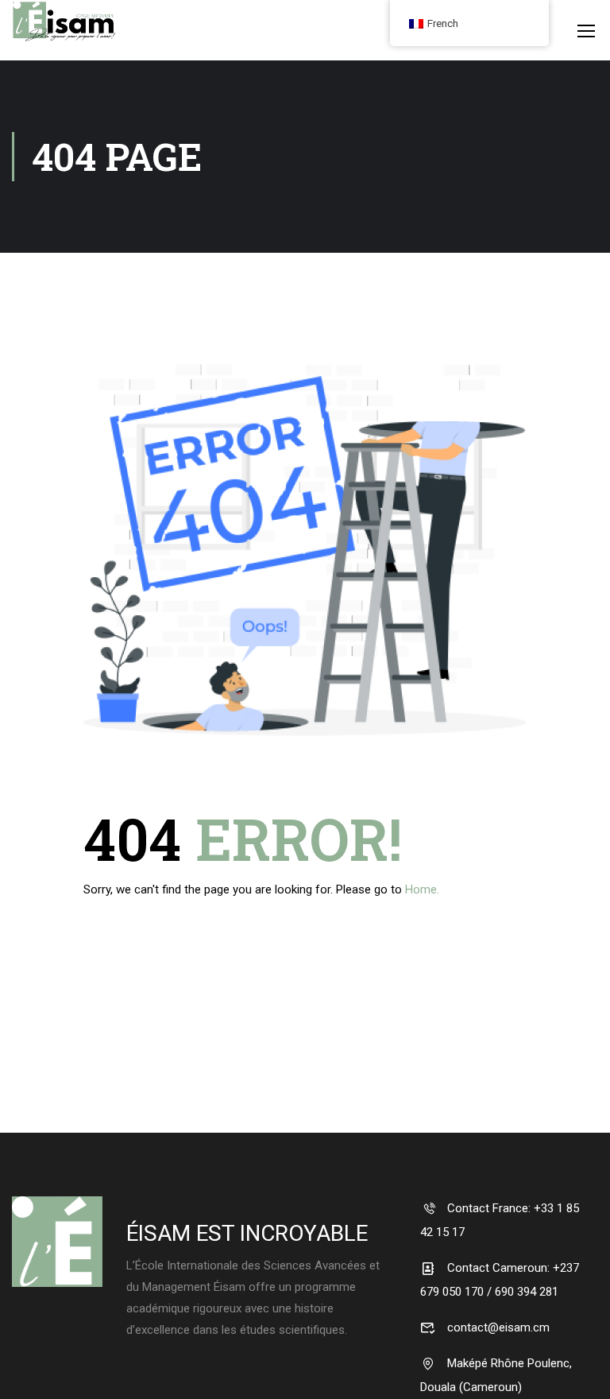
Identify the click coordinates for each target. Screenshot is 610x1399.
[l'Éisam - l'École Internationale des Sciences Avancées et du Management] (63, 39)
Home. (422, 889)
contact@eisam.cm (497, 1327)
